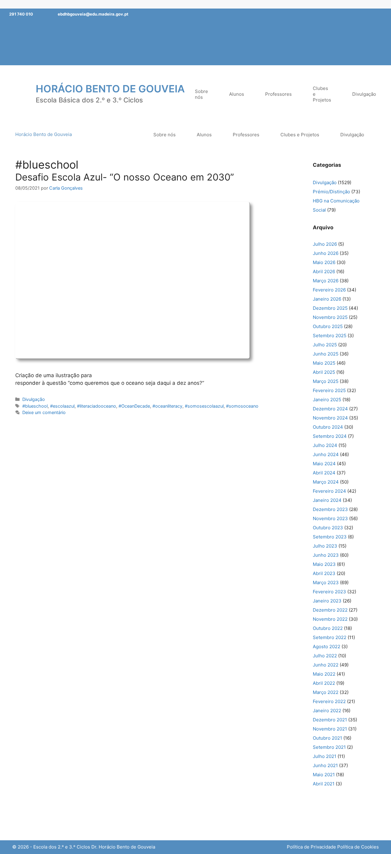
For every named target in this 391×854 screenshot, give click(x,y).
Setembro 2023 (330, 537)
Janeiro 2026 (327, 299)
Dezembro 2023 (330, 509)
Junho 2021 (325, 765)
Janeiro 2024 (327, 500)
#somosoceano (242, 406)
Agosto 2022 (326, 646)
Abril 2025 (324, 372)
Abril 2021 (323, 784)
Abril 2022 (324, 683)
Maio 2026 (324, 262)
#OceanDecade (134, 406)
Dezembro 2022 (330, 610)
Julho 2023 (325, 546)
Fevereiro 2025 (329, 390)
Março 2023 (326, 582)
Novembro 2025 (330, 317)
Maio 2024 (324, 463)
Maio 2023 (324, 564)
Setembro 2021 (329, 747)
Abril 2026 (324, 271)
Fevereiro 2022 (329, 701)
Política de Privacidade (311, 847)
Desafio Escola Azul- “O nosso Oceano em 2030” (124, 177)
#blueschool (35, 406)
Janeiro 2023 (327, 601)
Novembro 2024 (330, 418)
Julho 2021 (324, 756)
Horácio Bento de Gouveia (110, 89)
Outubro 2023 (328, 528)
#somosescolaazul (204, 406)
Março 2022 (325, 692)
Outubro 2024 (328, 427)
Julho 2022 (325, 656)
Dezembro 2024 (330, 409)
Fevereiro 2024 (329, 491)
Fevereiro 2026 (329, 290)
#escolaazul (62, 406)
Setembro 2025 (329, 335)
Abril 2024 (324, 473)
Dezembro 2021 (330, 720)
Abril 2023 (324, 573)
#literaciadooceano (96, 406)
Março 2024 (326, 482)
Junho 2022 (325, 665)
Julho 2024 (325, 445)
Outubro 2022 (328, 628)
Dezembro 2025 (330, 308)
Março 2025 (325, 381)
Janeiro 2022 (327, 710)
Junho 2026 (325, 253)
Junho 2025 (325, 354)
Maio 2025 (324, 363)
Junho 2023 (326, 555)
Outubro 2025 (328, 326)
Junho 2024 (326, 454)
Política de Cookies (358, 847)
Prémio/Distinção (331, 192)
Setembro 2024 (330, 436)
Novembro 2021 (330, 729)
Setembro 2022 (329, 637)
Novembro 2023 (330, 518)
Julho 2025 (325, 345)
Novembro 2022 (330, 619)
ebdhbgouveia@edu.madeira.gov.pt (93, 14)
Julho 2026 (325, 244)
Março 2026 (325, 281)
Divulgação (33, 399)
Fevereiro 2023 (329, 592)
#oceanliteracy (167, 406)
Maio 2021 (324, 774)
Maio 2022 (324, 674)
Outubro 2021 (327, 738)
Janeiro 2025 (327, 399)
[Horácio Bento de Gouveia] (20, 94)
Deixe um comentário (44, 412)
